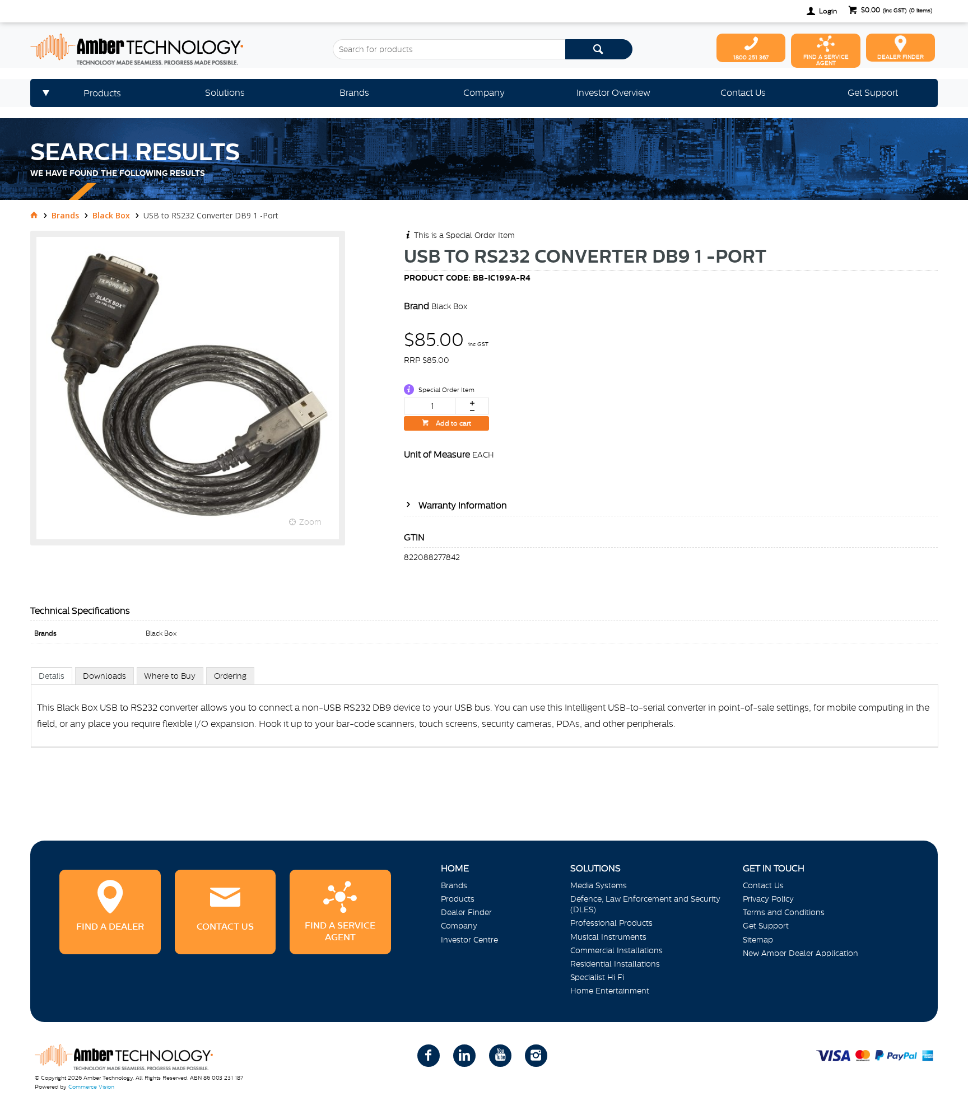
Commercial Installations (616, 950)
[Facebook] (428, 1055)
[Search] (598, 49)
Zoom (310, 521)
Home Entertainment (609, 990)
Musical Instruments (608, 936)
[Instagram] (536, 1055)
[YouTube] (500, 1055)
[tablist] (484, 718)
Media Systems (598, 885)
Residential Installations (615, 963)
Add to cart (452, 423)
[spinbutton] (429, 406)
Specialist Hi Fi (597, 977)
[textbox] (449, 49)
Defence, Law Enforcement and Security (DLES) (645, 904)
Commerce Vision (91, 1087)
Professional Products (611, 922)
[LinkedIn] (464, 1055)
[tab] (51, 675)
